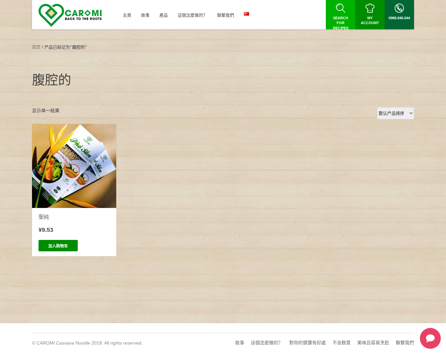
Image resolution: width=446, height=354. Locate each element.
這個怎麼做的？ (267, 342)
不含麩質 (341, 342)
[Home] (70, 15)
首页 (36, 47)
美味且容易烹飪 (373, 342)
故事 (239, 342)
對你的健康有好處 (307, 342)
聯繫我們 (405, 342)
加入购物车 (58, 246)
